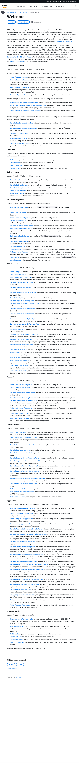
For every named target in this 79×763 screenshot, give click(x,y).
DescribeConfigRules (17, 298)
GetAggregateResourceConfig (20, 590)
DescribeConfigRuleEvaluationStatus (23, 293)
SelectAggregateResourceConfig (21, 619)
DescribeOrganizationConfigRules (22, 301)
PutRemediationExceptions (19, 413)
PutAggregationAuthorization (20, 600)
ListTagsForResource (17, 246)
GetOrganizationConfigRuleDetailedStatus (25, 334)
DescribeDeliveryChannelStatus (21, 188)
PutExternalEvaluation (18, 497)
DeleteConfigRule (16, 272)
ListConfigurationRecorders (19, 133)
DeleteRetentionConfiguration (20, 218)
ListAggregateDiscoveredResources (22, 595)
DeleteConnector (16, 165)
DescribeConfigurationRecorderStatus (23, 128)
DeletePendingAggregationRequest (22, 524)
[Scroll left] (15, 6)
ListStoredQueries (16, 639)
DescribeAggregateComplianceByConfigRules (26, 529)
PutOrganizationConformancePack (22, 492)
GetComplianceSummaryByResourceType (24, 324)
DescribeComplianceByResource (21, 287)
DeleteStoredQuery (17, 642)
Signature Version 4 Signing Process (19, 57)
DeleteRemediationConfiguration (21, 385)
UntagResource (15, 260)
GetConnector (15, 163)
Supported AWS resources (63, 41)
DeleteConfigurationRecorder (20, 95)
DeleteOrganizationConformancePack (23, 437)
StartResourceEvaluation (18, 371)
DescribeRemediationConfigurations (23, 393)
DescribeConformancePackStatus (22, 453)
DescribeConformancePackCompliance (23, 445)
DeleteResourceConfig (18, 213)
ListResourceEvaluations (18, 350)
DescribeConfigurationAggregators (22, 547)
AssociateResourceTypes (19, 138)
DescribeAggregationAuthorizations (22, 541)
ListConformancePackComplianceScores (24, 484)
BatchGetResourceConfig (19, 207)
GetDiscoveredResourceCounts (21, 228)
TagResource (14, 257)
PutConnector (14, 160)
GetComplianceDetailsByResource (22, 314)
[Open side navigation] (3, 12)
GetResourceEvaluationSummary (21, 344)
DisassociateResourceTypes (20, 143)
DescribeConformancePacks (20, 450)
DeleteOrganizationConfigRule (21, 277)
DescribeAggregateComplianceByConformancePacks (28, 534)
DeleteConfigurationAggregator (21, 519)
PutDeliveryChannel (17, 193)
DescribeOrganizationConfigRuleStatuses (24, 303)
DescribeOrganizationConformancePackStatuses (27, 461)
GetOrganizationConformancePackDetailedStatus (27, 478)
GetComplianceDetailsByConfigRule (22, 309)
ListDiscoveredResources (19, 241)
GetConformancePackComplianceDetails (24, 466)
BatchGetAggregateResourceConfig (22, 508)
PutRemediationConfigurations (21, 408)
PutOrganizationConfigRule (19, 360)
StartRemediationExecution (19, 418)
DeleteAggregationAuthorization (21, 513)
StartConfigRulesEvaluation (19, 366)
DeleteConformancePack (18, 432)
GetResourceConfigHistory (19, 236)
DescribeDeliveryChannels (19, 185)
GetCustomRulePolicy (17, 329)
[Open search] (75, 6)
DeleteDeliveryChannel (18, 191)
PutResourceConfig (16, 249)
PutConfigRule (15, 352)
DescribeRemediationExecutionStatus (23, 401)
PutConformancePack (17, 489)
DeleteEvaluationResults (18, 274)
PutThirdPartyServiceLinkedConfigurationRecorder (28, 105)
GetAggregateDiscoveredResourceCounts (25, 584)
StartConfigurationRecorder (20, 80)
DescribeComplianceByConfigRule (22, 282)
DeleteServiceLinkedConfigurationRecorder (25, 110)
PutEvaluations (15, 358)
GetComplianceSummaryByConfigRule (23, 319)
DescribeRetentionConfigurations (22, 226)
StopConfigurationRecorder (19, 87)
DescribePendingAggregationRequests (23, 562)
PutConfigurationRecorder (19, 77)
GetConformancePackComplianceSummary (25, 471)
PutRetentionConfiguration (19, 252)
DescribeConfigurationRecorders (21, 123)
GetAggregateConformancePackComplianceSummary (29, 564)
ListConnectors (15, 168)
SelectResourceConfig (17, 626)
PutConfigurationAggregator (20, 605)
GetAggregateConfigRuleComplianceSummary (26, 579)
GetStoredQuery (16, 637)
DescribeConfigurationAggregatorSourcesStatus (27, 554)
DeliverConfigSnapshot (18, 180)
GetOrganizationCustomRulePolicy (22, 339)
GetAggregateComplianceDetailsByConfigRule (26, 569)
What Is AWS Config (17, 62)
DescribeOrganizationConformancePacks (24, 458)
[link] (34, 12)
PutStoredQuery (15, 634)
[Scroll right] (65, 6)
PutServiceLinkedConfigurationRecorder (24, 103)
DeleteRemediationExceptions (20, 387)
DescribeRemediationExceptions (21, 398)
